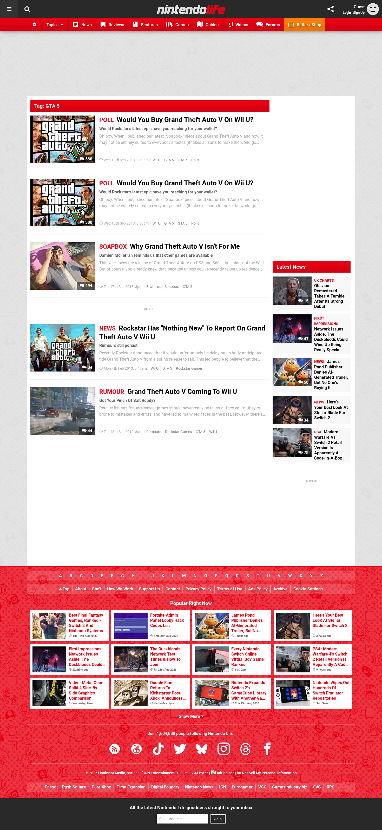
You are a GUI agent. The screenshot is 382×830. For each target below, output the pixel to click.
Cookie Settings (308, 588)
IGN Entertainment (159, 773)
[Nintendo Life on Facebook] (267, 750)
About (80, 588)
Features (153, 287)
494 (88, 285)
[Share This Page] (330, 9)
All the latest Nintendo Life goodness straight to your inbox (191, 807)
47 (305, 338)
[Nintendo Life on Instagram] (223, 750)
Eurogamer (242, 787)
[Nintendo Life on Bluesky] (202, 750)
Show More (190, 716)
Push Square (74, 787)
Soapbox (171, 287)
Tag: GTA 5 (47, 106)
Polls (195, 160)
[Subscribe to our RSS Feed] (114, 750)
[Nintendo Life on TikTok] (158, 750)
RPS (330, 787)
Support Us (149, 588)
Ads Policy (258, 588)
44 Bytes (201, 773)
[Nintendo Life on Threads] (245, 750)
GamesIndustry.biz (289, 787)
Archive (280, 588)
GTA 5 (169, 160)
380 (88, 159)
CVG (317, 787)
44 (89, 430)
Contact (173, 588)
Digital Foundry (165, 787)
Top (65, 588)
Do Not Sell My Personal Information (267, 773)
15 (305, 301)
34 (89, 367)
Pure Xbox (101, 787)
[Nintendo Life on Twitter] (180, 750)
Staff (96, 588)
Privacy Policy (199, 588)
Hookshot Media (111, 773)
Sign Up (359, 13)
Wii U (156, 160)
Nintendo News (199, 787)
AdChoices (225, 773)
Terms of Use (229, 588)
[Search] (27, 9)
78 (305, 452)
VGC (262, 787)
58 (305, 382)
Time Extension (131, 787)
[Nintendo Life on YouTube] (136, 750)
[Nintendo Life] (191, 9)
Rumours (153, 432)
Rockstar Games (189, 368)
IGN (222, 787)
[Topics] (9, 9)
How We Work (120, 588)
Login (347, 13)
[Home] (34, 24)
